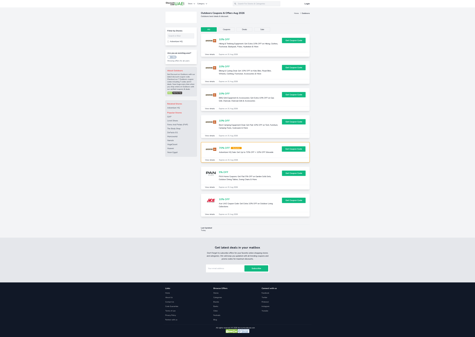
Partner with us (171, 320)
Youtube (265, 311)
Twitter (264, 297)
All (208, 29)
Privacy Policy (170, 315)
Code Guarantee (171, 306)
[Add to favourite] (195, 13)
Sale (262, 29)
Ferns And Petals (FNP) (177, 124)
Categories (217, 297)
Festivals (216, 315)
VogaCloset (172, 144)
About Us (169, 297)
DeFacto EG (172, 132)
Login (307, 3)
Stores (216, 293)
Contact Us (169, 302)
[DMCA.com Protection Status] (181, 92)
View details (210, 54)
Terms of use (170, 311)
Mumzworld (172, 136)
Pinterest (265, 302)
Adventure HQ (173, 107)
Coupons (226, 29)
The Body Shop (173, 128)
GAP (169, 116)
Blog (215, 320)
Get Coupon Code (293, 40)
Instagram (265, 306)
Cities (215, 311)
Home (296, 13)
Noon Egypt (172, 152)
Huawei (170, 148)
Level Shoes (172, 120)
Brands (216, 302)
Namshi (170, 140)
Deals (244, 29)
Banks (215, 306)
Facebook (265, 293)
